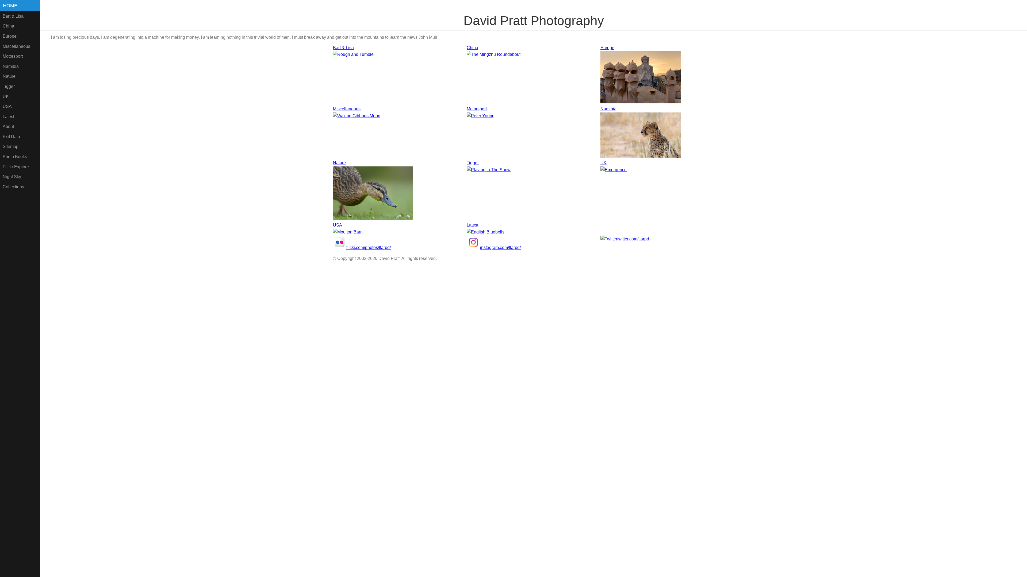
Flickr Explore (16, 167)
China (8, 26)
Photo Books (15, 156)
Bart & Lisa (13, 16)
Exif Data (11, 136)
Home (10, 5)
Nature (9, 76)
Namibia (11, 66)
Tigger (9, 86)
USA (7, 106)
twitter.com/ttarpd (633, 239)
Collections (13, 187)
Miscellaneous (16, 46)
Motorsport (13, 56)
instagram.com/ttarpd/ (500, 247)
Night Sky (12, 176)
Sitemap (10, 146)
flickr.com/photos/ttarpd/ (368, 247)
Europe (10, 36)
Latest (8, 116)
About (8, 126)
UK (6, 96)
